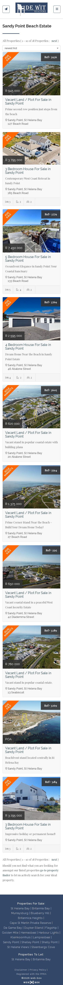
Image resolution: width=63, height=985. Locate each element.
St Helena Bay (20, 908)
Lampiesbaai (41, 937)
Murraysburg (19, 913)
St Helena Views (18, 947)
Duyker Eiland (33, 927)
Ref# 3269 (50, 705)
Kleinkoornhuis (21, 937)
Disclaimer (21, 969)
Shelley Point (30, 942)
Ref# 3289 (50, 630)
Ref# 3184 (51, 782)
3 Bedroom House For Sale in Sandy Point (28, 171)
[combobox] (31, 48)
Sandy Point (11, 942)
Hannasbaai (28, 932)
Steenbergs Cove (43, 947)
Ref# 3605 (50, 390)
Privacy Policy (38, 969)
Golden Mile (10, 932)
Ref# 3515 (51, 550)
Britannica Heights (30, 918)
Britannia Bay (41, 908)
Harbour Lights (49, 932)
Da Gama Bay (13, 927)
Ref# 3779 (51, 214)
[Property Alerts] (6, 9)
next (55, 41)
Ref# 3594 (51, 470)
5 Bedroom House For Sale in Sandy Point (28, 259)
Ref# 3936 (50, 57)
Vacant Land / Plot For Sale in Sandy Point (28, 101)
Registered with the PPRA (31, 974)
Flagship (51, 927)
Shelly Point (50, 942)
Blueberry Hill (40, 913)
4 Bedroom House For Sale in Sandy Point (28, 346)
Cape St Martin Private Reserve (30, 922)
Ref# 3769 (50, 302)
